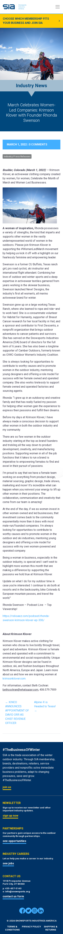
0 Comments (38, 144)
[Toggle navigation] (57, 6)
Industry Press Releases (17, 156)
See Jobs (8, 863)
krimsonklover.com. (14, 678)
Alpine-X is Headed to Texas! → (45, 706)
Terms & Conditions (12, 928)
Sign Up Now (10, 815)
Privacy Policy (31, 926)
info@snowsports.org (17, 891)
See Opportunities (14, 841)
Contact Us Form (13, 896)
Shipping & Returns (50, 928)
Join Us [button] (7, 787)
